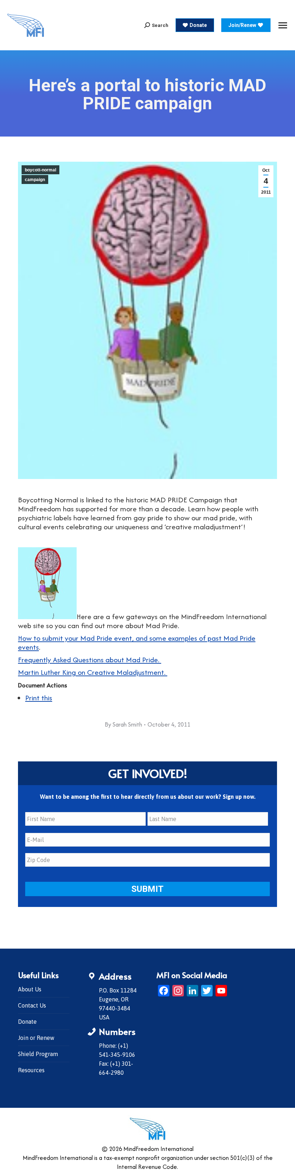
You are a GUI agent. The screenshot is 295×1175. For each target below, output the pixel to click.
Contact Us (32, 1005)
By (123, 724)
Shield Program (38, 1054)
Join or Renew (36, 1038)
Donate (27, 1021)
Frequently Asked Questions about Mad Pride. (89, 659)
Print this (38, 697)
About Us (29, 989)
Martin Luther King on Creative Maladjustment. (92, 672)
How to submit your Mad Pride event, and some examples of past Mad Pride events (136, 642)
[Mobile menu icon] (283, 25)
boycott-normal (40, 169)
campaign (35, 179)
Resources (31, 1070)
